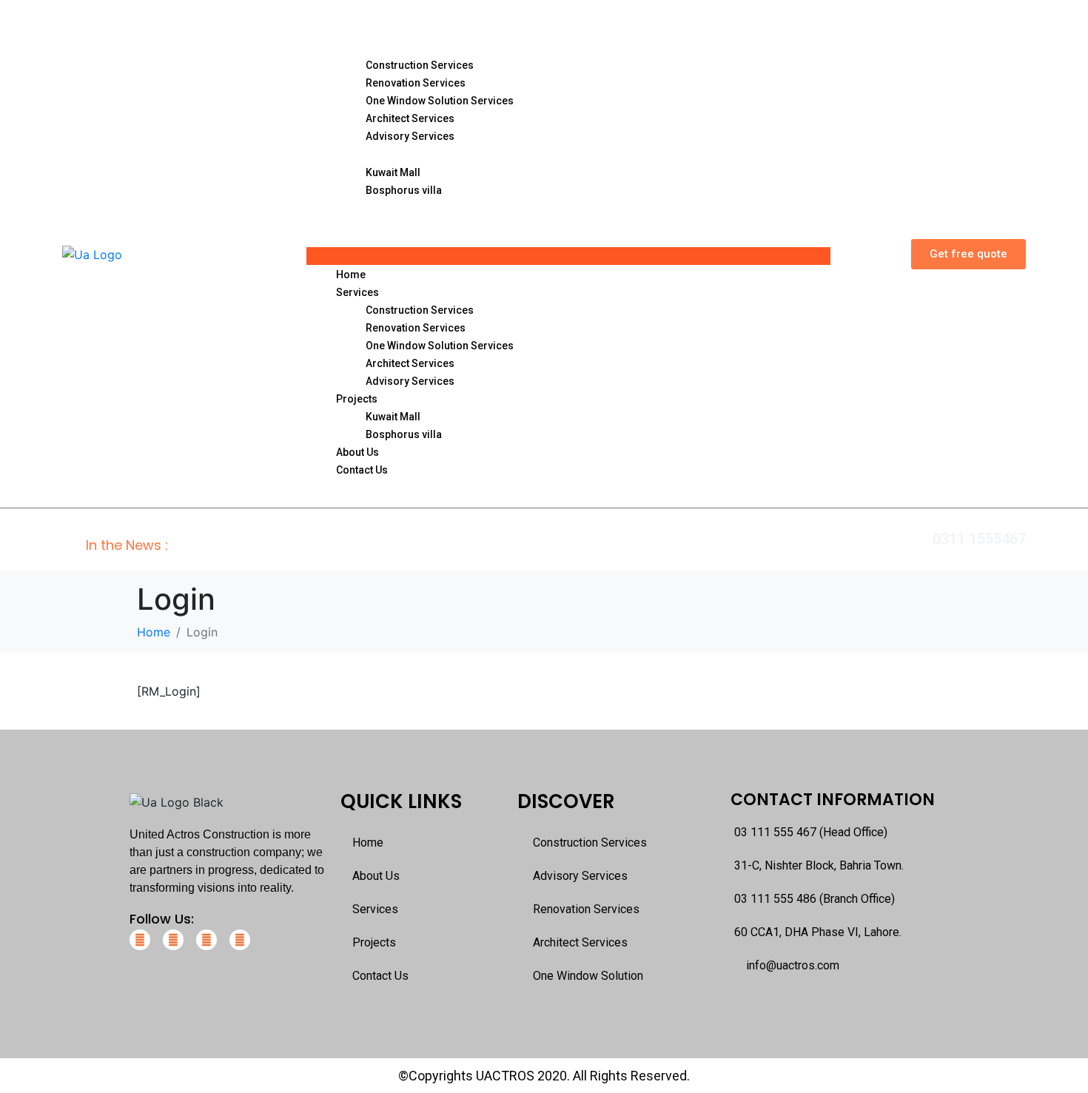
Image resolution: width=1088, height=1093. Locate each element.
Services (362, 46)
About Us (363, 207)
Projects (361, 153)
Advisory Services (410, 136)
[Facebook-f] (140, 939)
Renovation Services (416, 83)
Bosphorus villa (404, 190)
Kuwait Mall (393, 172)
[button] (568, 256)
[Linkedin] (206, 939)
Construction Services (420, 65)
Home (354, 27)
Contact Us (370, 226)
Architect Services (410, 118)
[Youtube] (239, 939)
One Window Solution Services (440, 101)
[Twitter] (173, 939)
